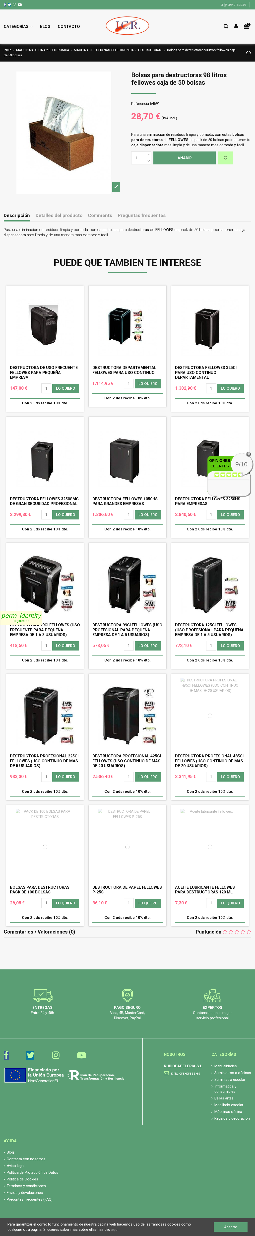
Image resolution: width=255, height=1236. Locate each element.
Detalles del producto (59, 215)
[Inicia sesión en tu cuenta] (236, 26)
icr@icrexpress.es (233, 4)
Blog (10, 1152)
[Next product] (250, 52)
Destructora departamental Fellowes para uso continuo (124, 370)
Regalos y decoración (232, 1118)
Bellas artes (224, 1098)
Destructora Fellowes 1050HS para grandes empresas (125, 501)
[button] (20, 26)
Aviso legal (15, 1165)
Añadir (185, 158)
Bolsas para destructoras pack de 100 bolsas (39, 889)
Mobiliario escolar (228, 1105)
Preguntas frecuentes (142, 215)
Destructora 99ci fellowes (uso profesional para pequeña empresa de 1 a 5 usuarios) (127, 630)
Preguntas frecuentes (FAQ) (30, 1199)
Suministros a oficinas (232, 1073)
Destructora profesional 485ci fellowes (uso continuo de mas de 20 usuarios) (209, 761)
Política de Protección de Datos (32, 1172)
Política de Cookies (22, 1179)
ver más (235, 494)
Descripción (17, 215)
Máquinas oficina (228, 1111)
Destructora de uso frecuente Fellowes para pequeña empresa (44, 372)
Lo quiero (65, 388)
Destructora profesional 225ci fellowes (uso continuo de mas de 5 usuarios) (44, 761)
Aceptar (230, 1227)
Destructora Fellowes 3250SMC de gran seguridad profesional (44, 501)
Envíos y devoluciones (25, 1192)
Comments (100, 215)
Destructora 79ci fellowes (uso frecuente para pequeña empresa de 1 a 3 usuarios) (45, 630)
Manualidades (225, 1066)
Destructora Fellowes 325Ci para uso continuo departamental (206, 372)
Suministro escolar (229, 1079)
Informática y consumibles (225, 1089)
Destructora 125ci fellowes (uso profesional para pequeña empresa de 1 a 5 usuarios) (209, 630)
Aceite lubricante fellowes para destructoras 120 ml (205, 889)
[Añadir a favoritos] (225, 158)
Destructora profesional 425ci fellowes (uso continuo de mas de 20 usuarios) (126, 761)
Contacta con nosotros (26, 1159)
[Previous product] (247, 52)
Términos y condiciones (26, 1186)
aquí (115, 1229)
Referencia (140, 103)
